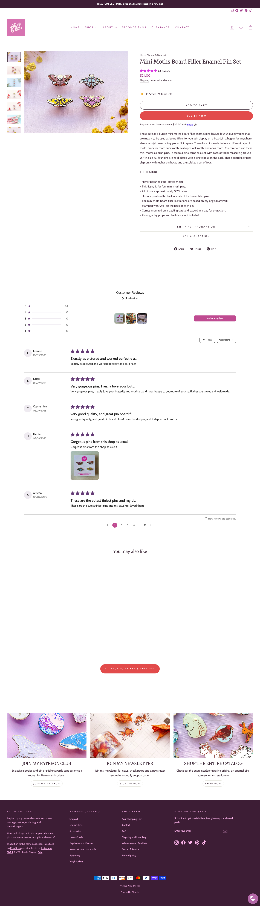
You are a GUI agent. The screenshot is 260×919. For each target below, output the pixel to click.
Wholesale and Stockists (134, 843)
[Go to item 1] (119, 318)
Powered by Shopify (130, 892)
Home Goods (76, 837)
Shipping (144, 80)
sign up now (130, 783)
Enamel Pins (76, 824)
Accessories (75, 831)
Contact (182, 27)
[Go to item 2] (131, 318)
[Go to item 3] (142, 318)
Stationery (75, 855)
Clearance (161, 27)
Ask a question (196, 236)
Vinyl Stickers (76, 861)
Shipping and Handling (134, 837)
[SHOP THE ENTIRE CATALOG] (213, 735)
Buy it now (196, 115)
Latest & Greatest (157, 55)
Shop (90, 27)
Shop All (74, 818)
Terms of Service (130, 849)
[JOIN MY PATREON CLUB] (46, 735)
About (108, 27)
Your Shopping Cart (132, 818)
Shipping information (196, 226)
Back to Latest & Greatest (132, 668)
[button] (149, 71)
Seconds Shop (134, 27)
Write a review (215, 318)
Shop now (213, 783)
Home (75, 27)
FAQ (124, 831)
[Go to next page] (152, 525)
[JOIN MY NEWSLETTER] (130, 735)
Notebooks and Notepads (83, 849)
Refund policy (129, 855)
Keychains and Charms (81, 843)
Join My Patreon (46, 783)
